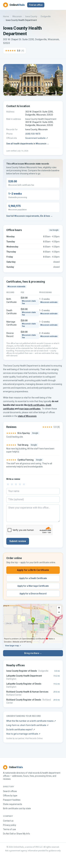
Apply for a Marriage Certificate (33, 586)
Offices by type (10, 795)
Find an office (36, 5)
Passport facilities (11, 800)
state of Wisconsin (27, 416)
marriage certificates (30, 408)
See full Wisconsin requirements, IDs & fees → (29, 216)
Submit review (17, 541)
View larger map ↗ (13, 646)
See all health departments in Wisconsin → (27, 143)
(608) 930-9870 (32, 134)
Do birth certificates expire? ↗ (20, 729)
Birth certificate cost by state (17, 808)
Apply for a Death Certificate (33, 578)
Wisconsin (17, 16)
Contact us (8, 821)
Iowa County (31, 16)
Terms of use (9, 829)
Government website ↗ (36, 138)
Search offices (10, 791)
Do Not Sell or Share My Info (16, 833)
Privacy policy (9, 825)
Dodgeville (46, 16)
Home (6, 16)
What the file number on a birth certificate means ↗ (31, 721)
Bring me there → (33, 653)
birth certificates (36, 405)
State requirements (12, 804)
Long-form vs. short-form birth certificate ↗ (27, 725)
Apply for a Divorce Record (33, 593)
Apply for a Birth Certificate (33, 570)
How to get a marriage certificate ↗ (23, 734)
